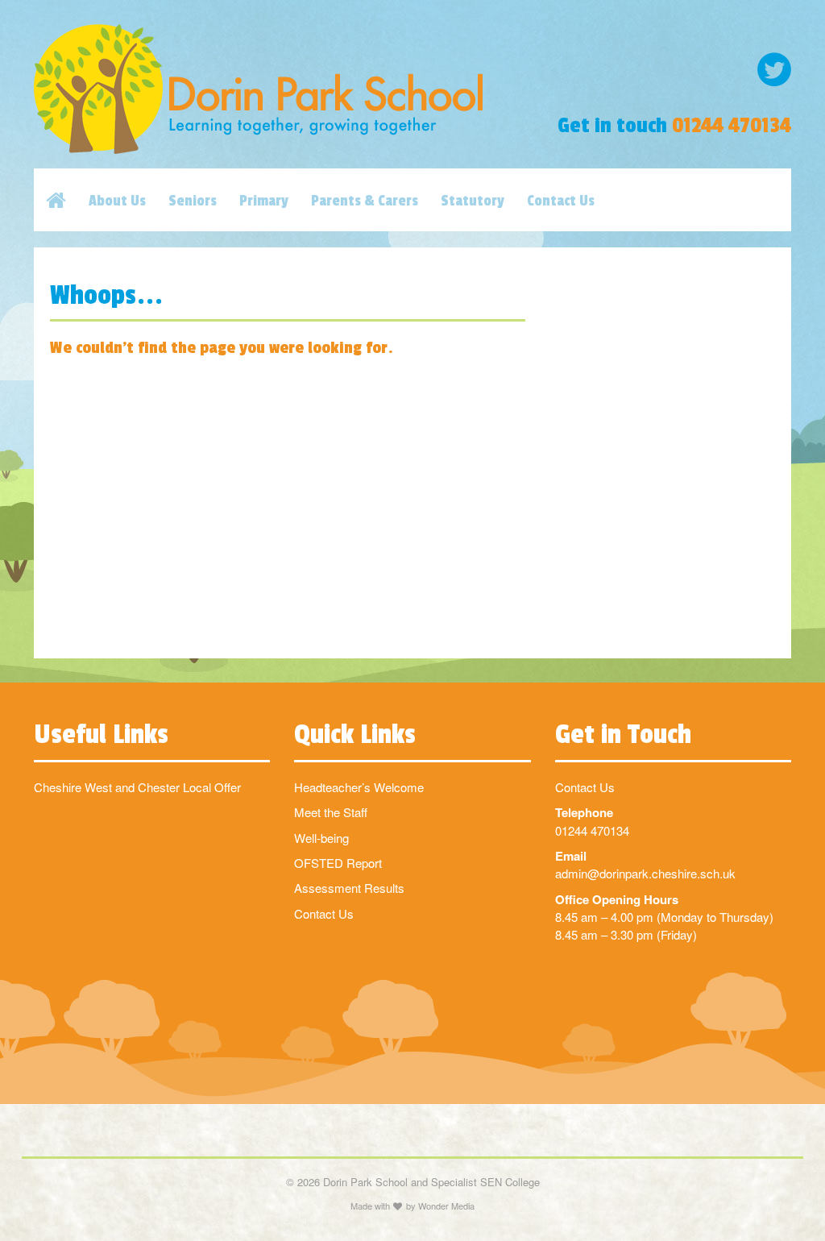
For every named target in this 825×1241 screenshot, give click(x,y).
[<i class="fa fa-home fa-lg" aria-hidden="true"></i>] (67, 199)
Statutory (472, 201)
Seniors (192, 201)
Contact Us (561, 201)
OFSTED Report (338, 862)
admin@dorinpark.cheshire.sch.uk (645, 873)
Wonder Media (446, 1205)
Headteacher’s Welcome (359, 786)
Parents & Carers (364, 201)
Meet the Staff (330, 811)
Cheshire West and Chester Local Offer (137, 786)
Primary (263, 201)
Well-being (321, 837)
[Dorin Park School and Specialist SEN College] (282, 89)
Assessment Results (349, 887)
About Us (117, 201)
